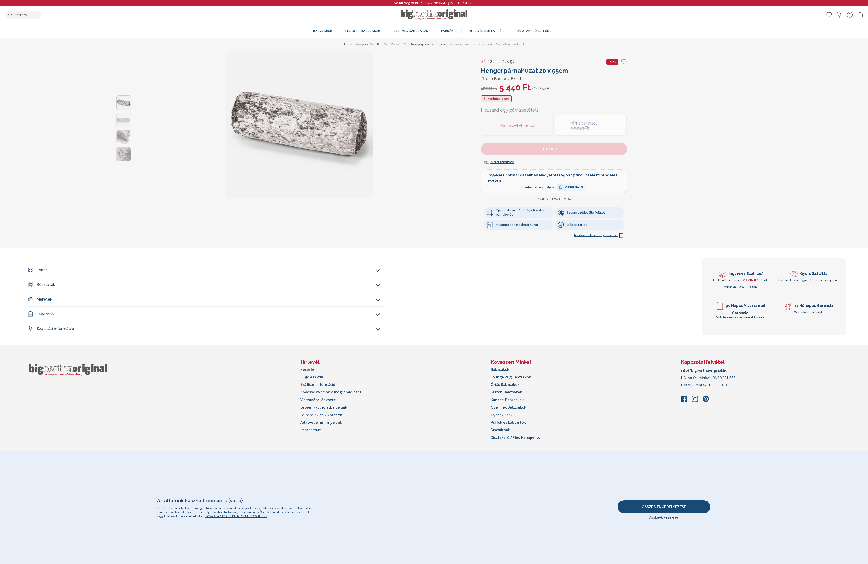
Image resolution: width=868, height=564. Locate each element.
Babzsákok (500, 369)
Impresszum (310, 429)
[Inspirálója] (839, 14)
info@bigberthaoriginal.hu (704, 370)
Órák (442, 3)
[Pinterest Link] (706, 401)
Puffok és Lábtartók (508, 422)
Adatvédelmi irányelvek (321, 422)
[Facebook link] (684, 401)
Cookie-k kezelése (663, 517)
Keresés (307, 369)
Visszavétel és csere (318, 399)
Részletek (46, 284)
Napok (428, 3)
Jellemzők (46, 314)
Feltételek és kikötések (321, 414)
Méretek (44, 299)
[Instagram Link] (695, 401)
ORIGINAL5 (574, 188)
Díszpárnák (500, 429)
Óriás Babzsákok (505, 384)
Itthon (348, 44)
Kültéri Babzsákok (506, 392)
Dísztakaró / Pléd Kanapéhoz (516, 437)
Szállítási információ (55, 328)
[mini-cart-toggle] (860, 15)
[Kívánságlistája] (829, 14)
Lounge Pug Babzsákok (511, 377)
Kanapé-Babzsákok (507, 399)
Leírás (42, 270)
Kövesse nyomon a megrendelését (330, 392)
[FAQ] (849, 14)
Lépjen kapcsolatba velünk (323, 407)
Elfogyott (554, 149)
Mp (469, 3)
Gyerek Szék (502, 414)
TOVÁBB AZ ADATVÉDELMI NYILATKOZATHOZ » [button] (236, 516)
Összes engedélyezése (664, 507)
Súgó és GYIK (311, 377)
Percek (455, 3)
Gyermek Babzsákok (508, 407)
